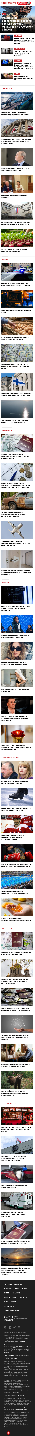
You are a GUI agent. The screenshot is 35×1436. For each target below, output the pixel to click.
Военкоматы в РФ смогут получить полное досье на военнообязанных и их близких (24, 40)
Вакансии (22, 1341)
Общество (7, 89)
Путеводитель (9, 1103)
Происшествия (21, 1288)
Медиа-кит (21, 1395)
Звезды (5, 582)
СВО (4, 14)
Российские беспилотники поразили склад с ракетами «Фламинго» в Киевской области (17, 23)
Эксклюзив (16, 1293)
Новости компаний (11, 1310)
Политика (8, 1284)
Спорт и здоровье (10, 757)
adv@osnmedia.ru (9, 1357)
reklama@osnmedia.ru (24, 1355)
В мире (5, 259)
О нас (6, 1302)
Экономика (8, 1288)
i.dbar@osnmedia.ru (13, 1351)
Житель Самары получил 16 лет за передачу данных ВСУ (23, 53)
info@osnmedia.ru (13, 1341)
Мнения (7, 1297)
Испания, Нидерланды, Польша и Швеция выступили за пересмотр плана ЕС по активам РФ (23, 65)
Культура (23, 1297)
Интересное (8, 928)
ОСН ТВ (13, 1302)
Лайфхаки (7, 430)
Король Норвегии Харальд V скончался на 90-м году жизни (23, 78)
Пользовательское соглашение (13, 1408)
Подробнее (15, 1392)
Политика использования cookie (17, 1409)
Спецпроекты (9, 1306)
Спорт (14, 1297)
